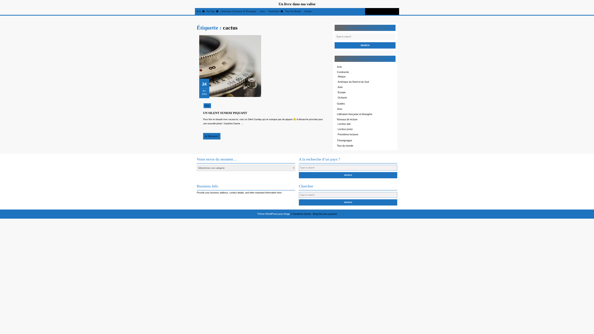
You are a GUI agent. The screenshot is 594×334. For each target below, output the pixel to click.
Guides (308, 11)
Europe (342, 92)
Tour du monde (293, 11)
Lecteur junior (345, 129)
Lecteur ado (344, 124)
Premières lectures (348, 134)
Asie (340, 87)
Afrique (342, 76)
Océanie (342, 97)
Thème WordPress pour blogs (273, 214)
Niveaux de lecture (347, 119)
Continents (274, 11)
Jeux (262, 11)
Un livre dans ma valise (297, 4)
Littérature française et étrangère (238, 11)
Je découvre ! (212, 137)
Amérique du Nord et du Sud (353, 82)
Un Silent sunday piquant (225, 113)
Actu (198, 11)
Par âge (211, 11)
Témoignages (344, 140)
